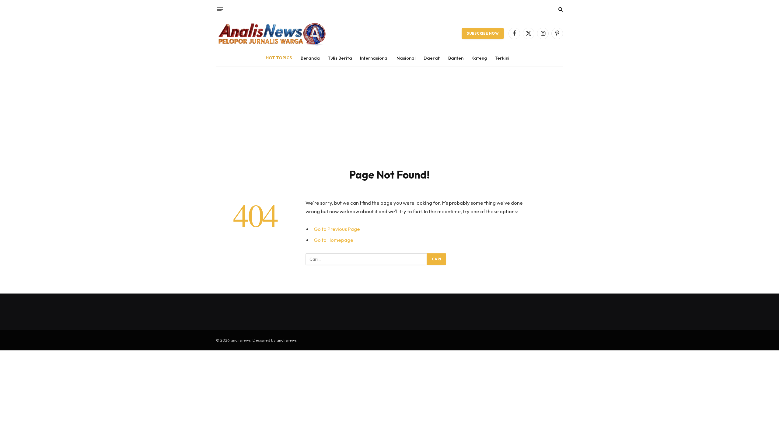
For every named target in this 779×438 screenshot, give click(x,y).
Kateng (479, 58)
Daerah (432, 58)
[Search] (560, 9)
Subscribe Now (483, 33)
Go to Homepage (333, 240)
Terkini (502, 58)
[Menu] (220, 9)
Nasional (406, 58)
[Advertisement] (389, 112)
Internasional (374, 58)
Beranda (310, 58)
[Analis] (271, 33)
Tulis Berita (340, 58)
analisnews (287, 340)
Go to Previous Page (337, 229)
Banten (455, 58)
